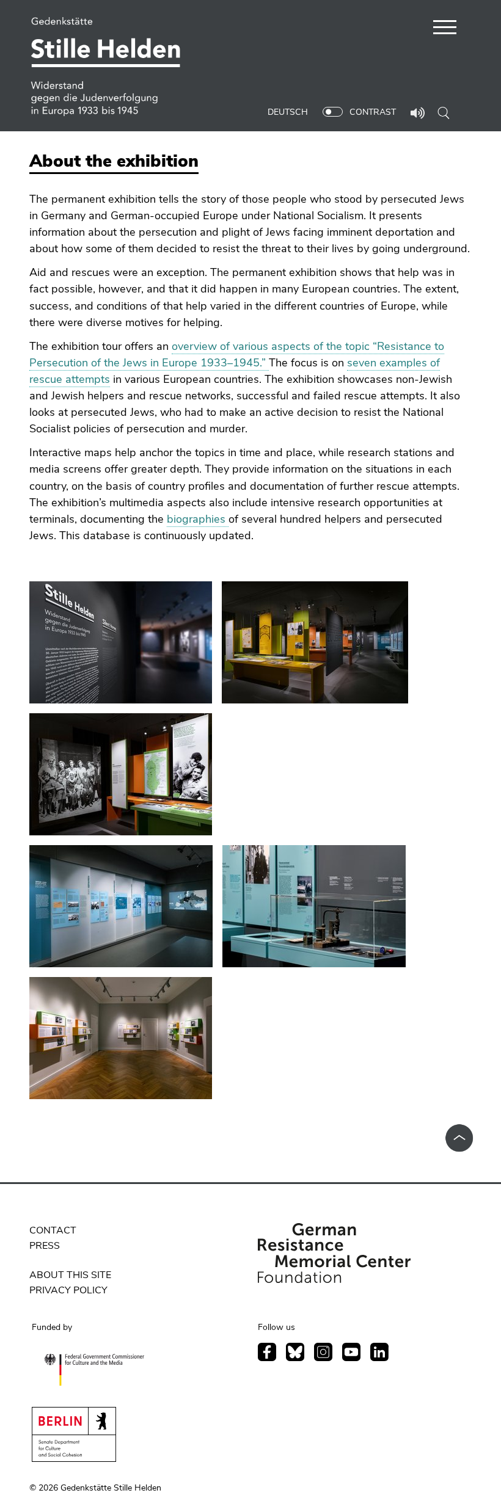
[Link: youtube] (351, 1352)
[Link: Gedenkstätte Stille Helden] (110, 67)
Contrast (372, 112)
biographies (198, 519)
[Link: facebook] (267, 1352)
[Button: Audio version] (418, 114)
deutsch (288, 112)
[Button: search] (443, 112)
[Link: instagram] (323, 1352)
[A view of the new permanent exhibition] (120, 642)
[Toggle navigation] (444, 29)
